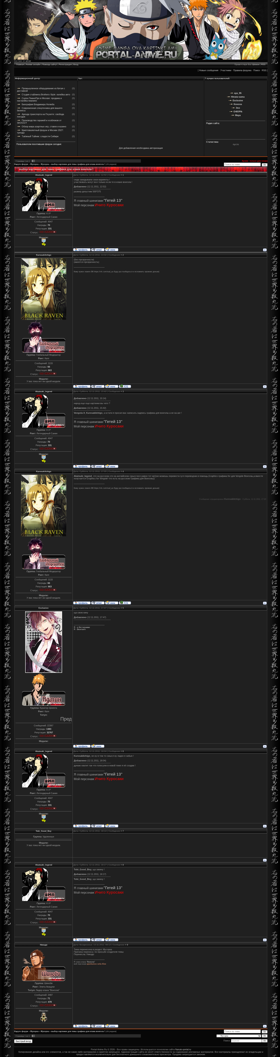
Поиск (256, 70)
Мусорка (34, 164)
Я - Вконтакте (80, 629)
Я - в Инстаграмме (82, 627)
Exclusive (44, 608)
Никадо (43, 945)
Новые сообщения (208, 70)
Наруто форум (21, 164)
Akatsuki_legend (43, 175)
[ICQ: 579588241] (125, 386)
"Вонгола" (91, 962)
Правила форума (242, 70)
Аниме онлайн (33, 64)
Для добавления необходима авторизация (141, 148)
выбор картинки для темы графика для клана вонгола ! (78, 164)
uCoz (28, 61)
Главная (20, 64)
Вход (75, 64)
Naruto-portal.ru (183, 1049)
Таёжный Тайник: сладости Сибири (40, 136)
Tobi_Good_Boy (43, 831)
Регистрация (65, 64)
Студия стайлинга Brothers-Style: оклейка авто (46, 94)
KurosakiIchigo (43, 255)
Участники (225, 70)
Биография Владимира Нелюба (38, 104)
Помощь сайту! (49, 64)
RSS (263, 64)
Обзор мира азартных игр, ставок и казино (44, 126)
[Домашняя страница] (111, 249)
